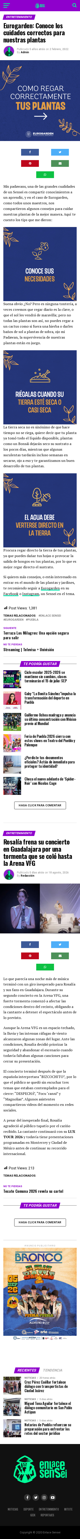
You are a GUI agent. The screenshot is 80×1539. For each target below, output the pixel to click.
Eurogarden (50, 588)
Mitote (68, 1509)
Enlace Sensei (50, 615)
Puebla (33, 619)
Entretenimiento (49, 1509)
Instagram (30, 593)
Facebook (10, 593)
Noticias (13, 1509)
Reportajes (47, 1515)
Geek (32, 1515)
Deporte (29, 1509)
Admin (25, 52)
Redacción (27, 875)
